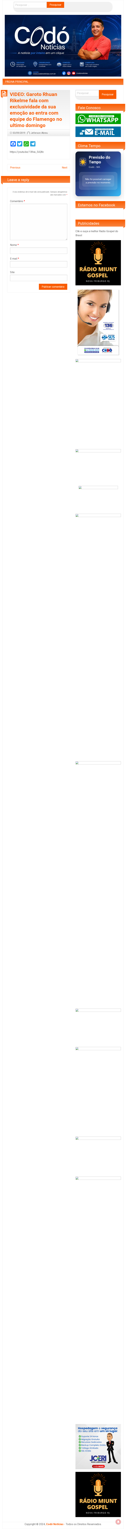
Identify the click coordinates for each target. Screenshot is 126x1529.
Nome (14, 245)
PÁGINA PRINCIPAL (16, 81)
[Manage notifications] (118, 1521)
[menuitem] (17, 82)
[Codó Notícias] (63, 45)
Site (12, 272)
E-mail (14, 258)
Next (64, 167)
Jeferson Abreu (39, 132)
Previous (15, 167)
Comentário (17, 201)
